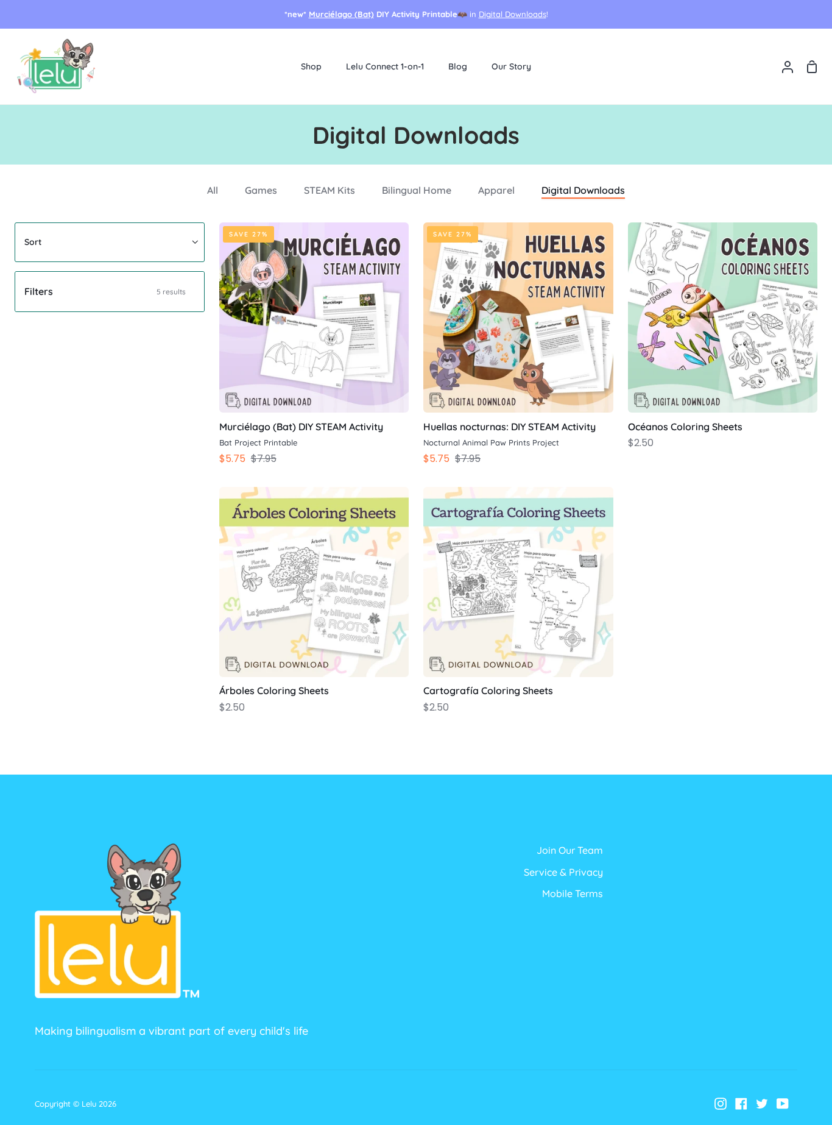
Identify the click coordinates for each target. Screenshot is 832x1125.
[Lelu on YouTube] (783, 1104)
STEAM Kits (329, 190)
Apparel (496, 190)
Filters (105, 291)
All (212, 190)
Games (261, 190)
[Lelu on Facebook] (741, 1104)
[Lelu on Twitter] (762, 1104)
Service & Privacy (563, 872)
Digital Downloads (512, 14)
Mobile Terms (572, 893)
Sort (32, 241)
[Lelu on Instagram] (720, 1104)
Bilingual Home (416, 190)
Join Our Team (570, 850)
